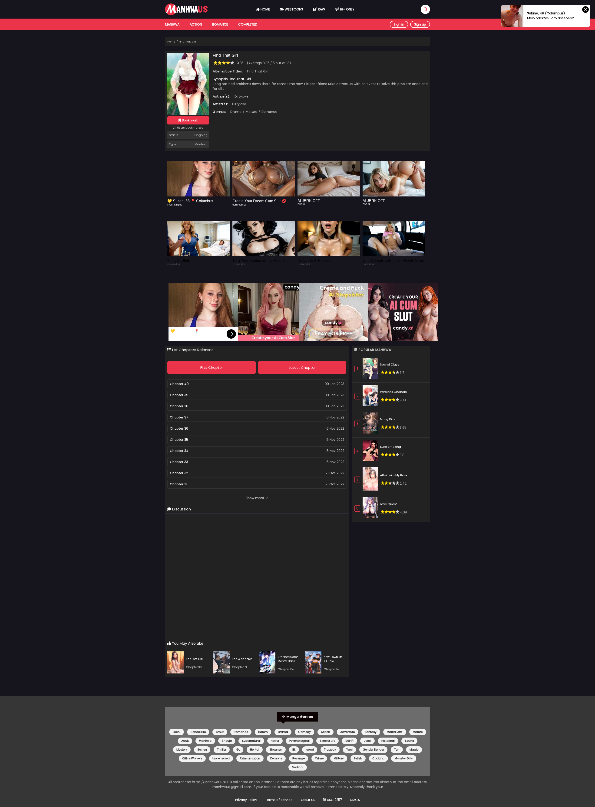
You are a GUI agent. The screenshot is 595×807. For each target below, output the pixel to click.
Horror (275, 741)
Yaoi (349, 749)
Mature (251, 111)
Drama (235, 111)
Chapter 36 (179, 428)
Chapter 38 (179, 406)
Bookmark (189, 120)
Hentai (254, 749)
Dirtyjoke (241, 96)
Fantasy (371, 732)
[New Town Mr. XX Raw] (314, 663)
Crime (319, 758)
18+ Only (346, 9)
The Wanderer (242, 659)
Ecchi (176, 732)
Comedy (304, 732)
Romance (220, 24)
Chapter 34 (179, 450)
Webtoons (293, 9)
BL (293, 749)
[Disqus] (256, 577)
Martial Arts (395, 732)
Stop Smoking (390, 446)
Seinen (202, 749)
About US (308, 799)
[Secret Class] (371, 369)
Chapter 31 (178, 484)
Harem (263, 732)
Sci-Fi (349, 741)
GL (238, 749)
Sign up (420, 24)
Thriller (221, 749)
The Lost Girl (194, 659)
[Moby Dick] (371, 423)
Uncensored (221, 758)
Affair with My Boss (393, 475)
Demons (276, 758)
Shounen (275, 749)
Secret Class (389, 364)
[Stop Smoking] (371, 451)
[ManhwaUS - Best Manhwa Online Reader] (186, 14)
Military (339, 758)
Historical (388, 741)
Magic (414, 749)
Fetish (358, 758)
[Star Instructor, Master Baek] (268, 663)
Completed (247, 24)
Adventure (347, 732)
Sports (409, 741)
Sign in (399, 24)
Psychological (299, 741)
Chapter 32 (179, 473)
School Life (198, 732)
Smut (220, 732)
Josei (367, 741)
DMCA (355, 799)
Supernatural (251, 741)
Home (265, 9)
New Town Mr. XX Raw (333, 659)
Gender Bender (373, 749)
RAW (321, 9)
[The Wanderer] (222, 663)
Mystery (181, 749)
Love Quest (388, 504)
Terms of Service (279, 799)
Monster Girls (404, 758)
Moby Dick (387, 419)
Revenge (298, 758)
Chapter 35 (179, 439)
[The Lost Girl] (176, 663)
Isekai (310, 749)
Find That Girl (187, 41)
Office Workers (192, 758)
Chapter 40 (179, 384)
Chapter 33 (179, 462)
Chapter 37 (179, 417)
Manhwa (172, 24)
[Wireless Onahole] (371, 396)
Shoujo (227, 741)
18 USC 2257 (332, 799)
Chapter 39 (179, 395)
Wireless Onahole (393, 392)
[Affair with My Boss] (371, 479)
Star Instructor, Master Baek (288, 659)
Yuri (396, 749)
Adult (185, 741)
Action (196, 24)
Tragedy (330, 749)
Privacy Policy (246, 799)
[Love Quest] (371, 508)
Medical (297, 767)
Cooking (378, 758)
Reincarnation (250, 758)
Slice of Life (327, 741)
